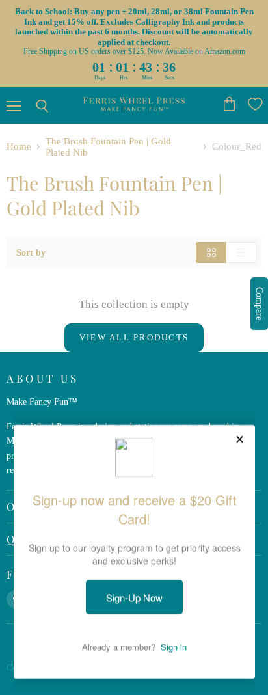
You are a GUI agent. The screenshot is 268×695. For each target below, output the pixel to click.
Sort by (31, 252)
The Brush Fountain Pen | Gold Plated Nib (108, 146)
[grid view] (211, 252)
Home (19, 146)
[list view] (241, 252)
